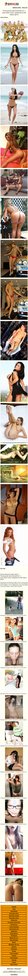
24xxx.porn (10, 968)
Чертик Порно (4, 17)
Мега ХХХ (2, 568)
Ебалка (14, 906)
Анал (14, 909)
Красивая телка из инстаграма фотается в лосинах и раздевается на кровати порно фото (14, 693)
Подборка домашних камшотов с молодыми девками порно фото (14, 850)
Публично (14, 949)
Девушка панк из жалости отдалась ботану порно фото (14, 745)
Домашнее (14, 931)
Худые (14, 962)
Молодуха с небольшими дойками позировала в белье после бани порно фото (14, 615)
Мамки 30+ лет (14, 937)
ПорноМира (14, 974)
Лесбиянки (14, 935)
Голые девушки (14, 926)
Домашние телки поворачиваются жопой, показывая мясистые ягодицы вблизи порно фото (14, 902)
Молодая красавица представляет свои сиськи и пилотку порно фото (14, 876)
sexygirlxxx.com (12, 971)
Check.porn (17, 968)
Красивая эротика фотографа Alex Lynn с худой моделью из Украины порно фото (14, 641)
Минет (14, 942)
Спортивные (14, 957)
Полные (14, 946)
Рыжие (14, 951)
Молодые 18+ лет (14, 944)
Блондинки (14, 911)
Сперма (14, 955)
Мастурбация (14, 940)
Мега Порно (13, 964)
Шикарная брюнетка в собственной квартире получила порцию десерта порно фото (14, 824)
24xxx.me (24, 7)
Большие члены (14, 918)
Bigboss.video (17, 7)
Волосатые (14, 924)
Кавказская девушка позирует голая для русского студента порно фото (14, 771)
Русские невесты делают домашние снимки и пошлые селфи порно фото (14, 719)
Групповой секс (14, 929)
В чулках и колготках (14, 922)
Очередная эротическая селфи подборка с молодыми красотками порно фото (14, 798)
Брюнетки (14, 920)
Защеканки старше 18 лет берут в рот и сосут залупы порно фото (14, 667)
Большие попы (14, 913)
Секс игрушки (14, 953)
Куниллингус (14, 933)
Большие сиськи (14, 915)
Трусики (14, 960)
